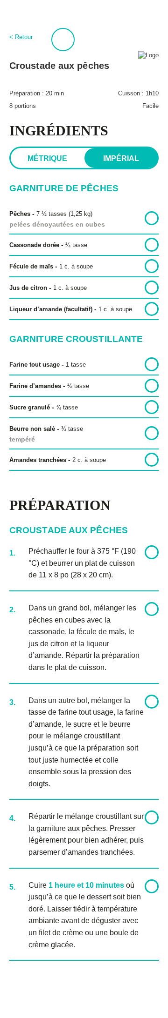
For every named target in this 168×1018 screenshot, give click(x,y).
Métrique (47, 158)
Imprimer (63, 39)
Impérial (121, 158)
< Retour (21, 36)
